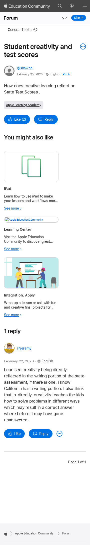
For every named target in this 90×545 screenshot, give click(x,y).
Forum (11, 18)
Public (67, 74)
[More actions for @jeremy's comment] (59, 434)
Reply (49, 119)
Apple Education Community (34, 533)
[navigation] (64, 18)
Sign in (78, 18)
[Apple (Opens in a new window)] (6, 533)
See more (11, 208)
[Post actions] (82, 46)
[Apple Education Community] (27, 6)
